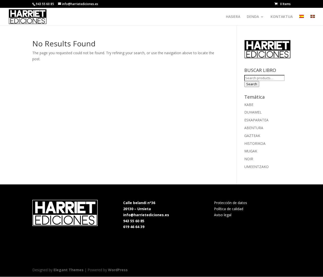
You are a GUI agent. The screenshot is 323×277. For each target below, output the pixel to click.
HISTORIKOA (254, 143)
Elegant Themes (68, 269)
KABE (248, 104)
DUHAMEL (253, 112)
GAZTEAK (252, 135)
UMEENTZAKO (256, 166)
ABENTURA (253, 127)
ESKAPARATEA (256, 120)
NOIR (248, 158)
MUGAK (250, 151)
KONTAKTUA (282, 17)
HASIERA (233, 17)
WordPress (118, 269)
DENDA (253, 17)
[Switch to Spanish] (301, 20)
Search (251, 84)
